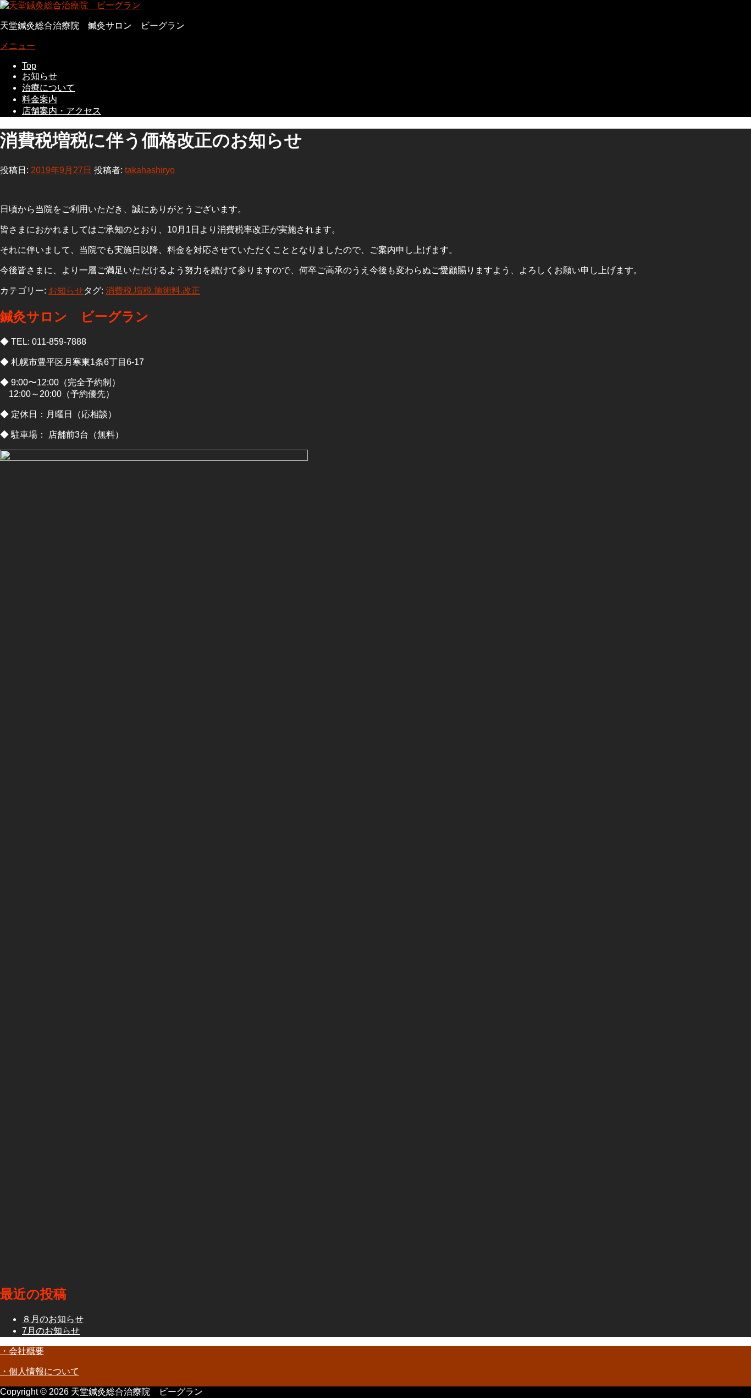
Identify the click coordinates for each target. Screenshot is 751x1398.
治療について (48, 87)
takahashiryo (150, 170)
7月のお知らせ (51, 1330)
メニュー (17, 46)
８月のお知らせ (53, 1319)
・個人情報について (39, 1371)
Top (29, 65)
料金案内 (39, 99)
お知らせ (39, 76)
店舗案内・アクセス (61, 110)
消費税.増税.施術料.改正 (153, 290)
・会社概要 (22, 1351)
